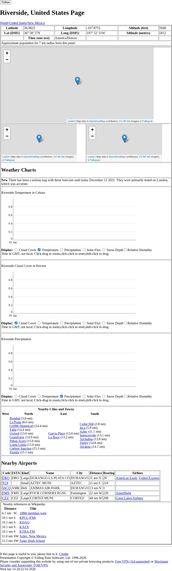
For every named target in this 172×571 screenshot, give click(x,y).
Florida (14, 452)
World (4, 23)
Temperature (50, 250)
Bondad (15, 418)
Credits (63, 554)
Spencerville (88, 435)
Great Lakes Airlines (129, 498)
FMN (6, 493)
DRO (6, 478)
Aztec (83, 431)
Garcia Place (56, 433)
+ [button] (7, 53)
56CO (6, 488)
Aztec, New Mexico (33, 536)
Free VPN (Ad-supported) (132, 561)
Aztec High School (32, 541)
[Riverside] (77, 81)
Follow (5, 2)
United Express (149, 478)
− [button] (7, 59)
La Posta (15, 422)
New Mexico (36, 23)
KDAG (25, 522)
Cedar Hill (87, 424)
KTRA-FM (27, 531)
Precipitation (72, 250)
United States (18, 23)
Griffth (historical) (22, 426)
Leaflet (71, 121)
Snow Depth (115, 250)
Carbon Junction (20, 448)
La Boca (54, 437)
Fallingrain (147, 121)
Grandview (17, 437)
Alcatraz (85, 446)
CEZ (5, 498)
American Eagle (126, 478)
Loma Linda (18, 445)
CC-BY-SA (124, 121)
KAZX (24, 527)
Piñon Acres (18, 441)
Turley (84, 443)
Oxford (14, 433)
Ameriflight (123, 493)
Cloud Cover (27, 250)
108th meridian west (33, 513)
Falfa (13, 429)
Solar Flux (94, 250)
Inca (82, 428)
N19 (5, 483)
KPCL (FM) (28, 518)
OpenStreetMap (97, 121)
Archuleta (86, 439)
